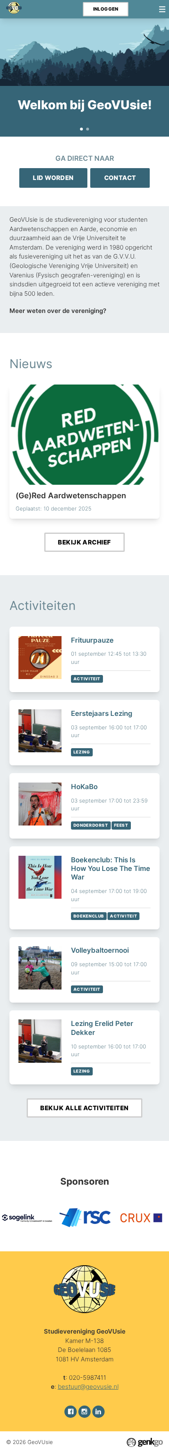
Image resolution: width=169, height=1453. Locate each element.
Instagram (84, 1412)
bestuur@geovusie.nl (88, 1386)
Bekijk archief (84, 542)
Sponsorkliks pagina (87, 129)
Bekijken (84, 659)
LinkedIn (98, 1412)
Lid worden (53, 178)
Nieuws (31, 363)
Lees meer (84, 452)
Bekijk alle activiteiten (84, 1108)
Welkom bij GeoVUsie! (81, 129)
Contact (120, 178)
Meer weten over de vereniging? (57, 311)
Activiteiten (42, 605)
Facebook (70, 1412)
